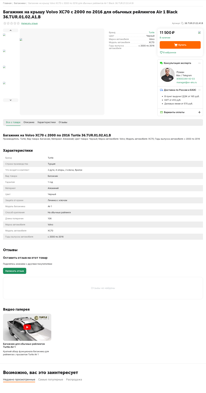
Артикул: (176, 23)
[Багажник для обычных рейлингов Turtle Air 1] (27, 327)
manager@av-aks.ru (187, 82)
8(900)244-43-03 (186, 78)
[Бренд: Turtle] (199, 32)
